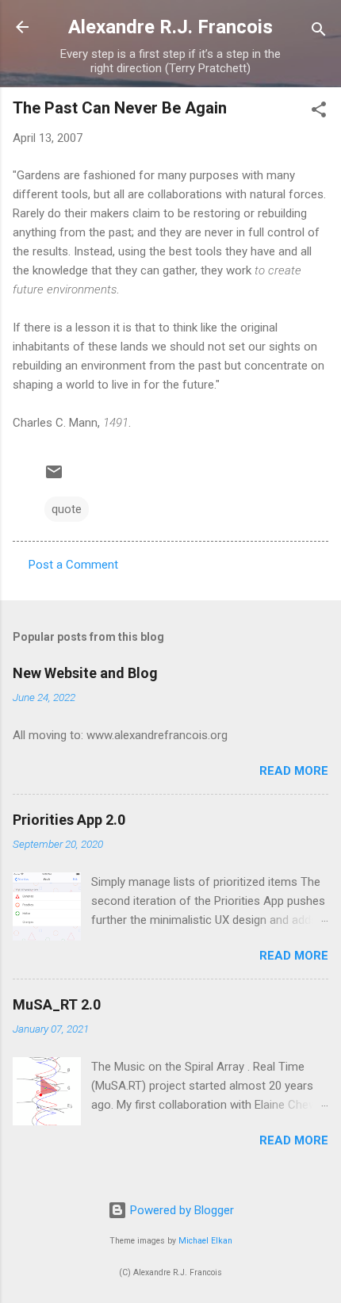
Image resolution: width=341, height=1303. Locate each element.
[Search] (318, 32)
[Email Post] (53, 477)
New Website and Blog (85, 673)
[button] (318, 112)
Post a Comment (73, 565)
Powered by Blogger (180, 1210)
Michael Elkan (205, 1241)
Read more (293, 771)
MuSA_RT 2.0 (57, 1004)
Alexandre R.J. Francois (170, 27)
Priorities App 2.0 (69, 819)
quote (67, 509)
